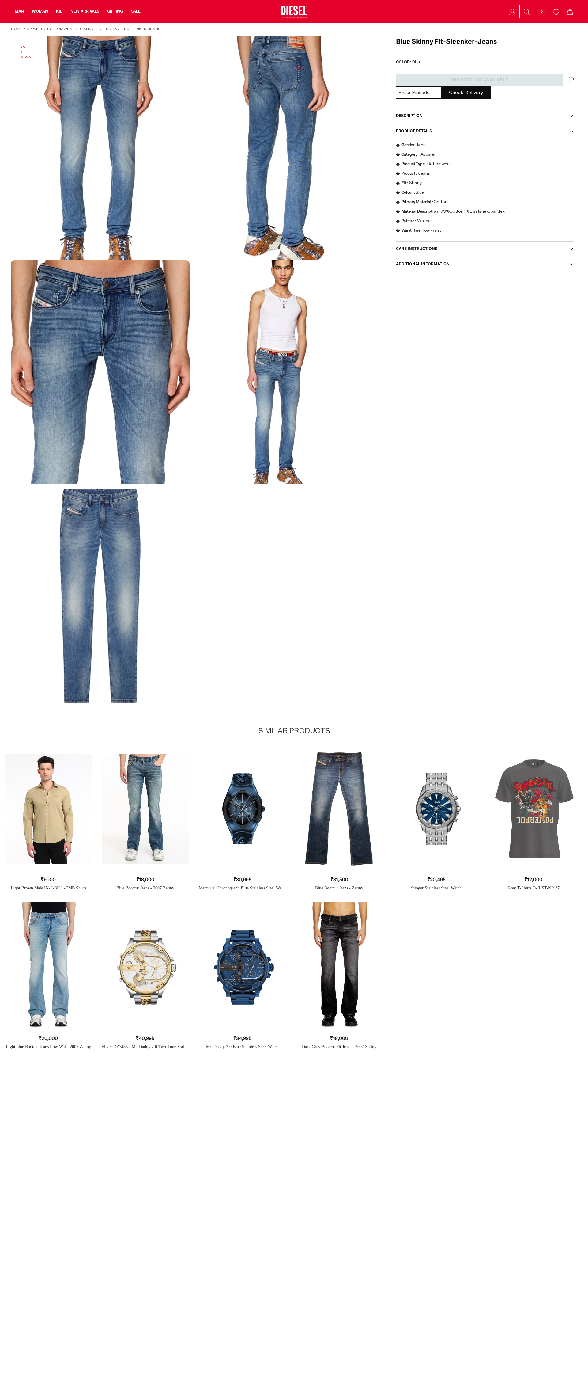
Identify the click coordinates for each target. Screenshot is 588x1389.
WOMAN (40, 11)
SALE (136, 11)
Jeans (85, 29)
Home (17, 29)
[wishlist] (555, 11)
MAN (19, 11)
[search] (527, 12)
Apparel (35, 29)
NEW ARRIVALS (84, 11)
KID (59, 11)
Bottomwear (61, 29)
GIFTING (115, 11)
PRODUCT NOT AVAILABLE (479, 80)
